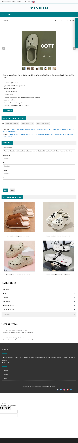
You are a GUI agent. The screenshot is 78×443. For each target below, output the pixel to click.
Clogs (62, 21)
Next (74, 48)
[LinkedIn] (76, 26)
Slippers (6, 289)
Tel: (4, 163)
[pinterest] (76, 30)
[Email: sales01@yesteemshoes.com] (76, 46)
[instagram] (76, 33)
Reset (12, 190)
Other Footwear (8, 305)
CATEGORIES (7, 15)
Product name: (7, 148)
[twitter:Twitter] (76, 23)
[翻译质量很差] (7, 408)
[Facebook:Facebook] (76, 20)
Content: (6, 178)
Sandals (5, 297)
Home (49, 21)
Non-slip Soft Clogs (27, 123)
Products (6, 374)
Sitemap (53, 386)
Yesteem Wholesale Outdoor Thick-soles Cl (58, 236)
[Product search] (73, 314)
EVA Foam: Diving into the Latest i (16, 338)
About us (6, 370)
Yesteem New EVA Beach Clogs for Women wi (18, 274)
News (5, 378)
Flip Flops (6, 301)
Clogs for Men (70, 21)
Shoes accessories (9, 309)
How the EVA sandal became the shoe (16, 330)
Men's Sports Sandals (12, 123)
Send (5, 190)
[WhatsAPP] (76, 43)
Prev (3, 48)
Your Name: (6, 155)
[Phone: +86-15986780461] (76, 40)
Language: (29, 1)
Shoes (56, 21)
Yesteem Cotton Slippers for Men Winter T (18, 236)
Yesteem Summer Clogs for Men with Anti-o (58, 274)
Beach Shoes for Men (42, 123)
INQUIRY (9, 110)
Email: (5, 170)
